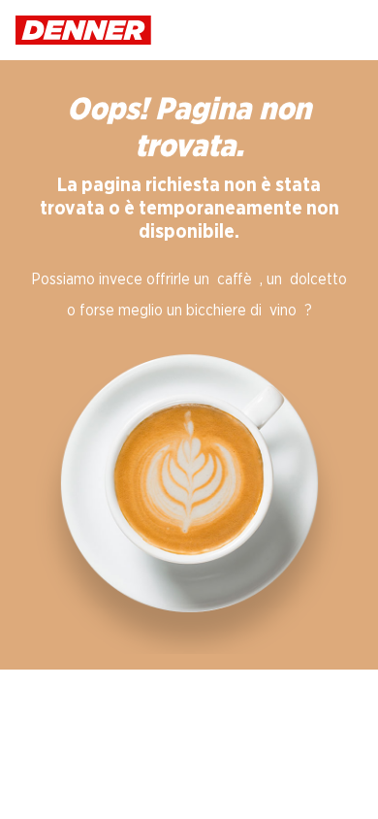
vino (283, 310)
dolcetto (318, 279)
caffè (234, 279)
